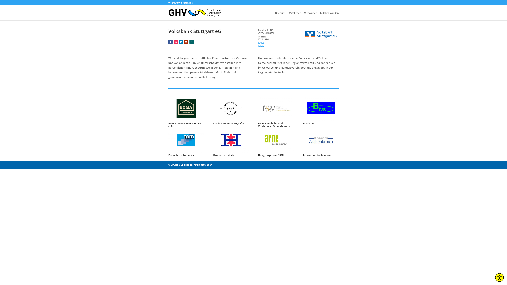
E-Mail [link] (261, 43)
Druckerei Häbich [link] (223, 155)
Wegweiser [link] (310, 13)
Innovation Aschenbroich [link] (318, 155)
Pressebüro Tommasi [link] (181, 155)
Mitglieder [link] (295, 13)
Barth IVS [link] (308, 123)
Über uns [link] (280, 13)
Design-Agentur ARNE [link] (271, 155)
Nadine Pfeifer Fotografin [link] (228, 123)
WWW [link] (261, 45)
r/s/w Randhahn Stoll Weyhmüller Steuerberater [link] (274, 125)
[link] (195, 12)
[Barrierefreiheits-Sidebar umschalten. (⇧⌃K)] (499, 277)
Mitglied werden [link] (329, 13)
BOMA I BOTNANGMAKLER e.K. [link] (184, 125)
